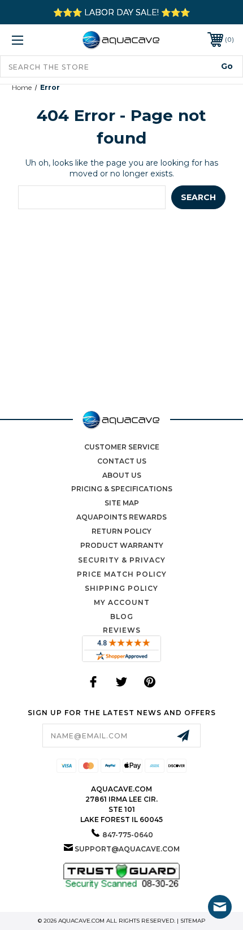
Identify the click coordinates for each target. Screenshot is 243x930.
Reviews (122, 630)
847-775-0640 (127, 834)
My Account (122, 602)
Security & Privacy (122, 560)
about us (121, 475)
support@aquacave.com (127, 849)
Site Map (122, 503)
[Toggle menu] (34, 39)
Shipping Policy (121, 588)
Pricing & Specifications (121, 489)
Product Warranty (121, 545)
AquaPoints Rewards (121, 517)
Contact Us (121, 461)
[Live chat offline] (220, 907)
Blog (121, 616)
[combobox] (121, 66)
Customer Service (121, 447)
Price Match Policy (122, 574)
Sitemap (193, 920)
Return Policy (121, 531)
